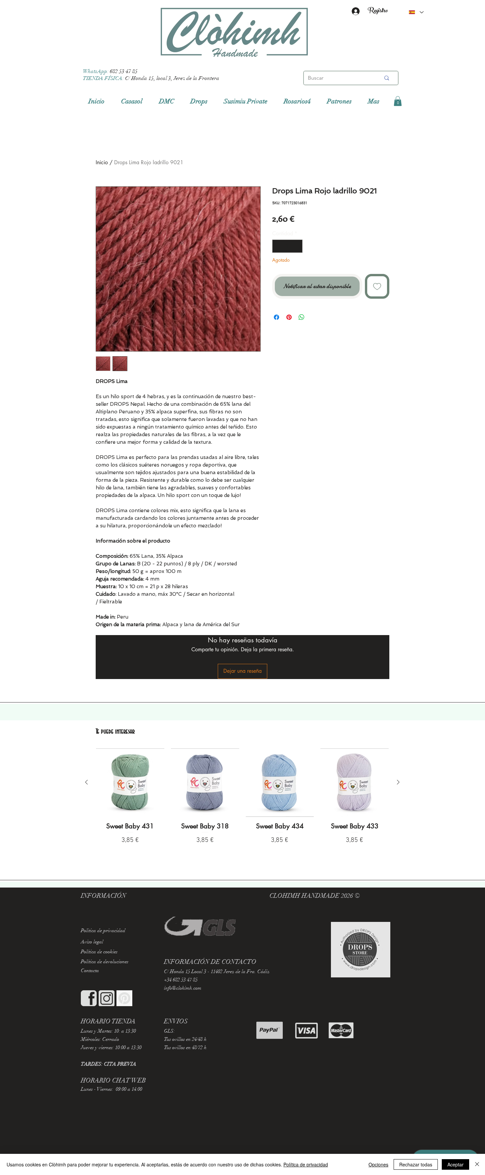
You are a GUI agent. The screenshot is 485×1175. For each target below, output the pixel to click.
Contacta (90, 970)
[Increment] (297, 246)
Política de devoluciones (104, 962)
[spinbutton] (287, 246)
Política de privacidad (305, 1164)
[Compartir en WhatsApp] (302, 317)
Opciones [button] (378, 1164)
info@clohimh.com (182, 988)
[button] (398, 101)
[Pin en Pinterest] (289, 317)
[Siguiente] (398, 782)
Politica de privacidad (103, 930)
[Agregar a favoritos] (377, 286)
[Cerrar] (477, 1164)
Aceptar (455, 1164)
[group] (242, 805)
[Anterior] (86, 782)
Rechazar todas (415, 1164)
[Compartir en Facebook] (276, 317)
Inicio (102, 162)
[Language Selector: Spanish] (416, 12)
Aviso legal (92, 942)
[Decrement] (277, 246)
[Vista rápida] (130, 782)
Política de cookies (99, 952)
